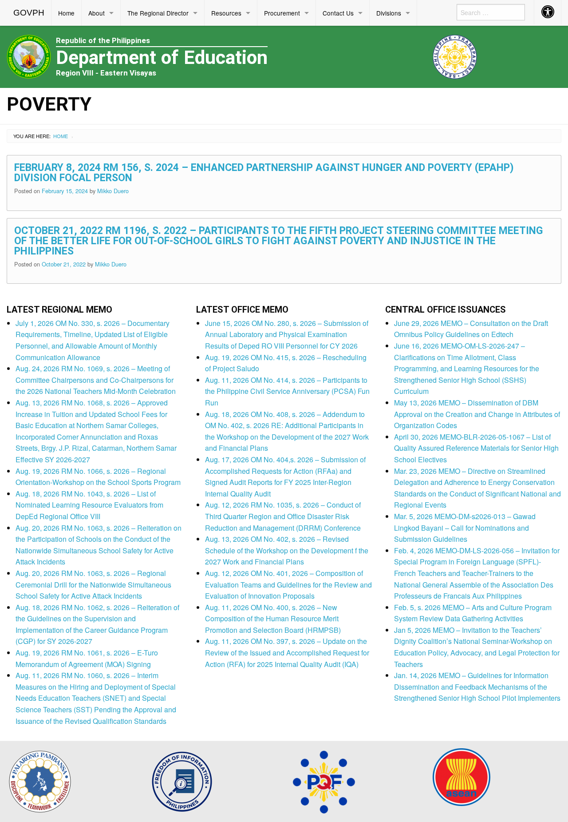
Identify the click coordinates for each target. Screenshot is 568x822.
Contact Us (338, 12)
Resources (226, 12)
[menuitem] (29, 13)
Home (66, 12)
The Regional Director (158, 12)
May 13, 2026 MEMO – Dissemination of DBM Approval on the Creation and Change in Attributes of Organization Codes (477, 413)
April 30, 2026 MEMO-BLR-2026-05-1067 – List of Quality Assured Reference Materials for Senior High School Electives (476, 448)
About (96, 12)
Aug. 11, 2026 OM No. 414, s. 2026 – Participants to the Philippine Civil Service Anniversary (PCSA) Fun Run (287, 391)
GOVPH (28, 12)
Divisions (388, 12)
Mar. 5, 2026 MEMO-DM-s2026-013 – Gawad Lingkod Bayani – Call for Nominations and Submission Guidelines (465, 527)
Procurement (282, 12)
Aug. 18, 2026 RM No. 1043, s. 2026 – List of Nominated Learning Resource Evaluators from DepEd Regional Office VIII (89, 504)
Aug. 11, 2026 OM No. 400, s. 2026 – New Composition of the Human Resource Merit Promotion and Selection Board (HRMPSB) (273, 618)
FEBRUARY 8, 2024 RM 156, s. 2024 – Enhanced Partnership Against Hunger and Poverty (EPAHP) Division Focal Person (264, 173)
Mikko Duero (113, 191)
